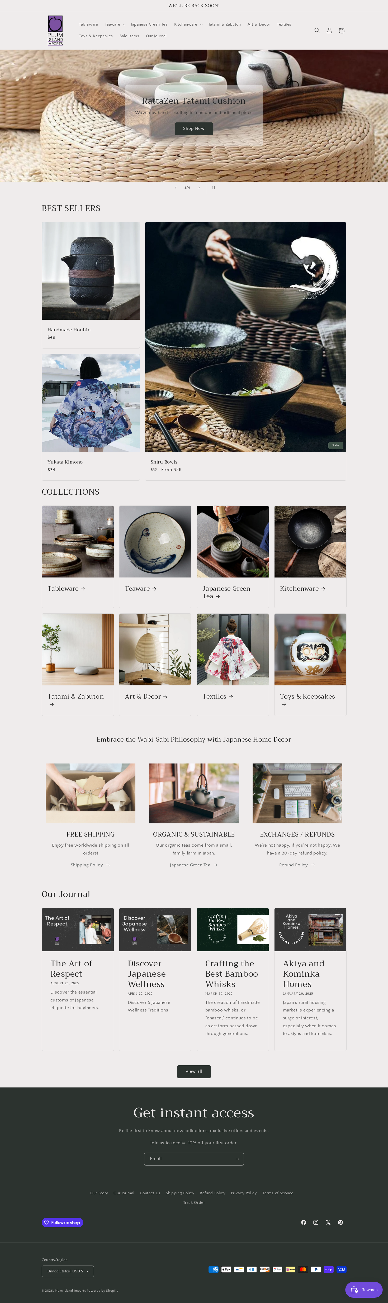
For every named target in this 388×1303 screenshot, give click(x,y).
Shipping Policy (87, 865)
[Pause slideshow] (212, 188)
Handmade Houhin (69, 330)
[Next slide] (199, 188)
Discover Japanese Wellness (147, 974)
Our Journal (123, 1193)
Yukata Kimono (65, 462)
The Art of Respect (71, 969)
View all (194, 1071)
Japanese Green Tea (226, 592)
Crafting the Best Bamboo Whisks (231, 974)
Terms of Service (278, 1193)
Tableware (63, 589)
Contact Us (150, 1193)
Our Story (99, 1193)
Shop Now (194, 128)
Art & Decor (143, 696)
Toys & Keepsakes (307, 697)
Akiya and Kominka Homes (303, 974)
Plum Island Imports (70, 1290)
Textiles (214, 696)
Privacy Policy (244, 1193)
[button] (114, 25)
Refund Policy (293, 865)
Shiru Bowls (164, 462)
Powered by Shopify (102, 1290)
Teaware (137, 589)
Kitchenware (299, 589)
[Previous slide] (175, 188)
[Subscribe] (237, 1159)
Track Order (194, 1203)
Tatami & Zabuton (76, 697)
